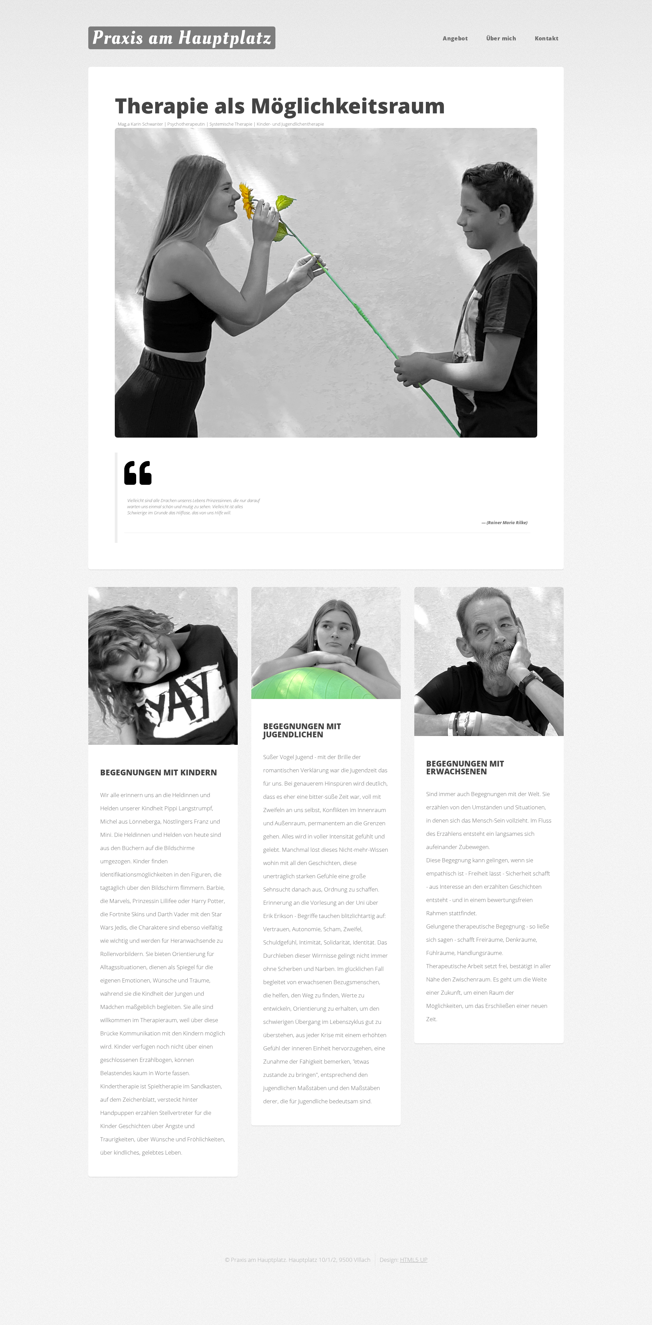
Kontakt (547, 38)
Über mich (501, 38)
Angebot (455, 38)
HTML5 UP (414, 1259)
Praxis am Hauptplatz (181, 37)
